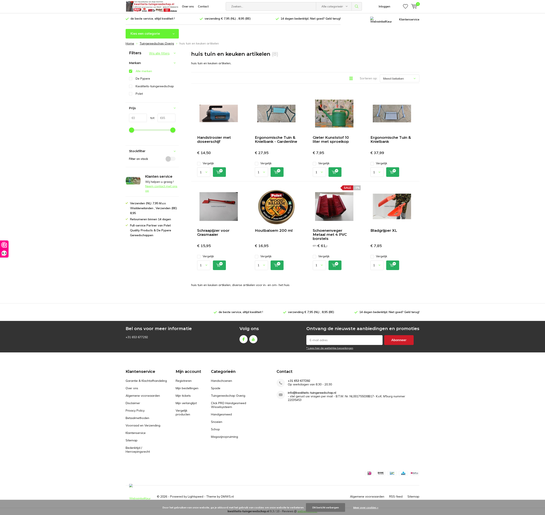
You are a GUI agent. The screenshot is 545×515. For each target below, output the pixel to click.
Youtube (253, 339)
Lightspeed (195, 496)
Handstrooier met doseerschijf (214, 139)
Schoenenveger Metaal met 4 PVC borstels (330, 234)
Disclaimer (133, 403)
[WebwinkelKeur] (381, 19)
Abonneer (399, 340)
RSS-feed (396, 496)
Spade (215, 388)
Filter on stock (138, 159)
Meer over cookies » (365, 507)
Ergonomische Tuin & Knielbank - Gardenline (276, 139)
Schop (215, 429)
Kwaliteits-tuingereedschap (155, 86)
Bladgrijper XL (383, 230)
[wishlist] (405, 6)
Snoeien (216, 422)
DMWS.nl (227, 496)
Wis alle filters (159, 53)
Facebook (244, 339)
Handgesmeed (221, 414)
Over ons (188, 6)
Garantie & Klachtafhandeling (146, 381)
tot (150, 118)
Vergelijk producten (183, 412)
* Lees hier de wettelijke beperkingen (329, 348)
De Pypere (143, 78)
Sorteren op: (368, 78)
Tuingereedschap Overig (228, 396)
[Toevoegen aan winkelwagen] (219, 172)
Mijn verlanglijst (186, 403)
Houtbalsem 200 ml (274, 230)
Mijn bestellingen (187, 388)
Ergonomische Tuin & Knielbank (390, 139)
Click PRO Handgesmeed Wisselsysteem (228, 405)
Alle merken (144, 71)
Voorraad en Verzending (143, 425)
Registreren (184, 381)
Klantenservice (409, 19)
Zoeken (357, 6)
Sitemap (132, 440)
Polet (139, 94)
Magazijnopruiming (224, 437)
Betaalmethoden (137, 418)
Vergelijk (208, 163)
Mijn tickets (183, 396)
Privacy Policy (135, 410)
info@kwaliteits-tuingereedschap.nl (312, 393)
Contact (203, 6)
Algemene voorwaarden (143, 396)
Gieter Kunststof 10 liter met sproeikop (331, 139)
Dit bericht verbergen (325, 507)
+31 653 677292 (299, 381)
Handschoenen (221, 381)
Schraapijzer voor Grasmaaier (213, 232)
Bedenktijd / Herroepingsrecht (138, 449)
